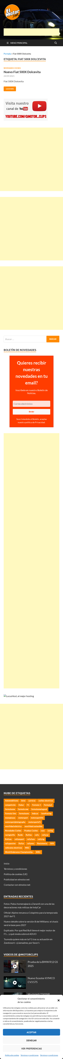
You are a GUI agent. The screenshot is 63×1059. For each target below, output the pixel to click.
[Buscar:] (31, 339)
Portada (7, 53)
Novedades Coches (12, 68)
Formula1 (48, 805)
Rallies (29, 835)
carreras (31, 800)
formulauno (24, 813)
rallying (41, 839)
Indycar (35, 813)
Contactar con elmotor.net (17, 884)
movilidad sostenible (33, 826)
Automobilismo (11, 800)
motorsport (23, 818)
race (43, 830)
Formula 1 (36, 805)
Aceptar (31, 1032)
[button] (58, 1000)
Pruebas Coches (31, 830)
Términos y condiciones (30, 1055)
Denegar (31, 1040)
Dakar (21, 805)
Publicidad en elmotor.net (17, 879)
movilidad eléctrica (13, 826)
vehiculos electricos (13, 848)
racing (50, 830)
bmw (23, 800)
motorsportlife (37, 818)
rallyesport (19, 839)
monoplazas (10, 818)
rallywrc (30, 843)
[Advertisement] (33, 32)
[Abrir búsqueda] (55, 43)
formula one (23, 809)
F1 (28, 805)
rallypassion (10, 843)
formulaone (10, 809)
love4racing (46, 813)
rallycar (45, 835)
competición (10, 805)
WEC (27, 848)
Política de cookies (12, 1055)
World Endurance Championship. (19, 852)
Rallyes (8, 839)
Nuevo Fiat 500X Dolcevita (22, 72)
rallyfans (31, 839)
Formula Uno (10, 813)
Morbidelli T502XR (39, 994)
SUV (52, 843)
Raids (20, 835)
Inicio (6, 863)
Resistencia (42, 843)
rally (37, 835)
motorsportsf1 (34, 822)
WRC (38, 852)
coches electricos (46, 800)
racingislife (10, 835)
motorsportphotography (15, 822)
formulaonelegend (39, 809)
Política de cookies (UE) (15, 874)
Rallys (21, 843)
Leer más (9, 88)
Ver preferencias (31, 1048)
